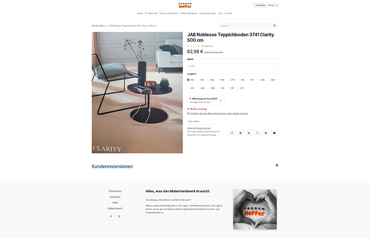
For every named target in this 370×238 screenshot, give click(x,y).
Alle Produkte (98, 25)
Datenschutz (115, 190)
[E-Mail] (274, 132)
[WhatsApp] (257, 132)
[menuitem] (140, 13)
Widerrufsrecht (115, 208)
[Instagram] (119, 216)
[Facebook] (232, 132)
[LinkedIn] (249, 132)
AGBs (115, 202)
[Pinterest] (265, 132)
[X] (240, 132)
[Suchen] (274, 25)
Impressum (115, 196)
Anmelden (260, 5)
